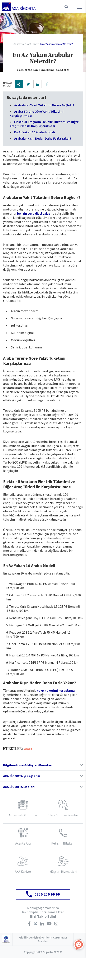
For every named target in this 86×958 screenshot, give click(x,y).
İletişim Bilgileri (63, 843)
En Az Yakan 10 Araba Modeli (34, 132)
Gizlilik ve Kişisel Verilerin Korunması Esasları (43, 939)
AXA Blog (32, 43)
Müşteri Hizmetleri (63, 871)
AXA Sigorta (19, 6)
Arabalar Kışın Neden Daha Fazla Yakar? (42, 138)
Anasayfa (19, 43)
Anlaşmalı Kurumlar (23, 815)
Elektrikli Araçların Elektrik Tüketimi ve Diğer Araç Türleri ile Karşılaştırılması (44, 124)
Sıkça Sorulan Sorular (63, 815)
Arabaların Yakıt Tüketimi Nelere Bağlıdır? (44, 105)
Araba (28, 749)
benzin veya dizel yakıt (33, 213)
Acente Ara (23, 843)
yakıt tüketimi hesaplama (56, 690)
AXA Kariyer (23, 871)
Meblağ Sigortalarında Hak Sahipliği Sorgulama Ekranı (43, 910)
